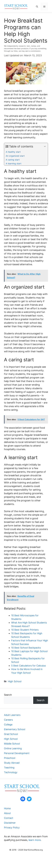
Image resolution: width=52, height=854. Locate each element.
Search (8, 694)
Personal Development (16, 753)
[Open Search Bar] (37, 7)
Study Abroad (11, 762)
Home (7, 808)
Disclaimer (10, 822)
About (7, 813)
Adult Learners (12, 715)
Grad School (11, 734)
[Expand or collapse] (45, 146)
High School (14, 681)
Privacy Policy (12, 827)
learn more (35, 840)
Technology (10, 772)
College (8, 724)
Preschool (9, 758)
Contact (8, 818)
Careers (8, 719)
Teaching (9, 767)
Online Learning (13, 748)
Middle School (12, 743)
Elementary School (14, 729)
